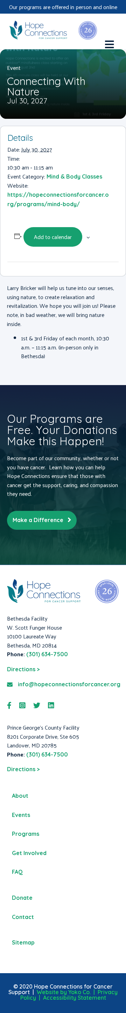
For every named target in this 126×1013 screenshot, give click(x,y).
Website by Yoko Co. (64, 992)
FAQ (17, 871)
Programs (25, 833)
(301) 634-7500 (47, 654)
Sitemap (23, 942)
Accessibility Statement (74, 997)
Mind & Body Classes (74, 176)
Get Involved (29, 852)
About (20, 795)
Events (21, 814)
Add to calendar (53, 237)
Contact (23, 916)
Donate (22, 897)
